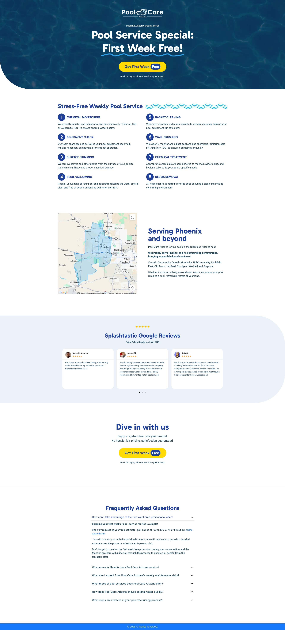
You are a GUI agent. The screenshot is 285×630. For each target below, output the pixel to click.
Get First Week (142, 66)
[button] (139, 392)
